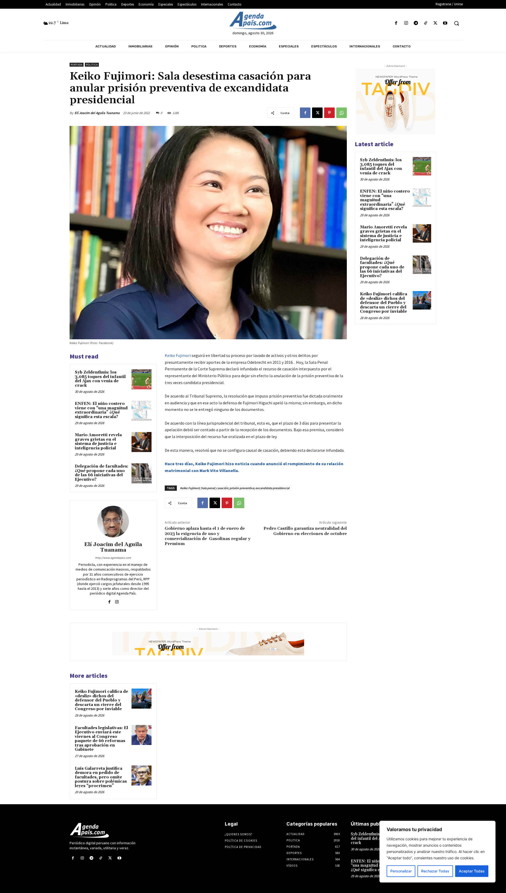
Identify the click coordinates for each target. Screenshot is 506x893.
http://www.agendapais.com (113, 558)
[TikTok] (425, 23)
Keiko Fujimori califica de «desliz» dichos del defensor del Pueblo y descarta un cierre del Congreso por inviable (101, 700)
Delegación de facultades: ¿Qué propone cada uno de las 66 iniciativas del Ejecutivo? (101, 473)
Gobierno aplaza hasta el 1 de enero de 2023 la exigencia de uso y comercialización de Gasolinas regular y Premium (207, 536)
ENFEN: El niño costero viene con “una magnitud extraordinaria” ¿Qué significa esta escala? (101, 410)
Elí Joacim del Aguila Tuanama (97, 113)
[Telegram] (415, 23)
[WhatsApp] (341, 112)
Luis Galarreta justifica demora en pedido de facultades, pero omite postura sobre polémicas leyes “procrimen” (101, 777)
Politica (92, 64)
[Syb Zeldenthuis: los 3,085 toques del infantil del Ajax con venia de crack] (142, 379)
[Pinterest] (329, 112)
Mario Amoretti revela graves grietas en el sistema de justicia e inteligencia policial (98, 442)
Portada (76, 64)
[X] (435, 23)
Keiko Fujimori (178, 355)
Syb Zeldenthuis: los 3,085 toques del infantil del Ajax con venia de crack (100, 379)
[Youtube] (445, 23)
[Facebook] (396, 23)
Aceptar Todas (472, 871)
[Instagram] (406, 23)
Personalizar (401, 871)
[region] (437, 851)
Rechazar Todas (435, 871)
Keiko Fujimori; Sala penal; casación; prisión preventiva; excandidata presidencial (234, 488)
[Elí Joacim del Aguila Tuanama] (113, 521)
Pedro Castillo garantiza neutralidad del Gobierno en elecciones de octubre (305, 531)
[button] (456, 23)
